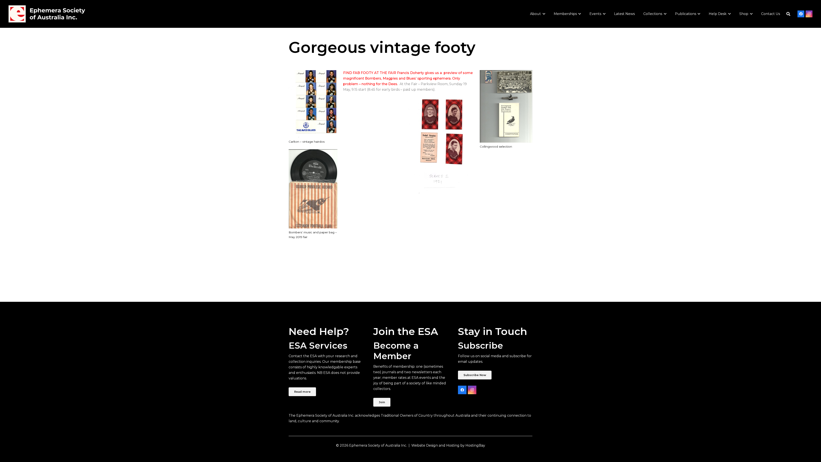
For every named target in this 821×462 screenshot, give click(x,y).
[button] (543, 14)
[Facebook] (800, 13)
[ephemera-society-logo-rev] (47, 13)
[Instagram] (809, 13)
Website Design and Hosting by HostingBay (448, 445)
